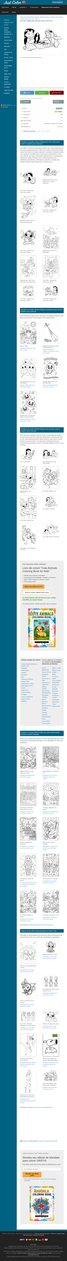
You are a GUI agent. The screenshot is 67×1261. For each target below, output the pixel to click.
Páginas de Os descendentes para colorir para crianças (28, 1100)
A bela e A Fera (46, 672)
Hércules (44, 714)
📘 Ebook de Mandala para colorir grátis (8, 106)
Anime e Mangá (25, 692)
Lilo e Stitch (35, 19)
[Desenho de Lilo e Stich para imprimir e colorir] (28, 188)
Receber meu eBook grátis (32, 1174)
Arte (22, 677)
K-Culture (24, 694)
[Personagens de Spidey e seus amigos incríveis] (51, 986)
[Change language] (65, 2)
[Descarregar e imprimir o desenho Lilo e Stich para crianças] (51, 296)
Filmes (23, 688)
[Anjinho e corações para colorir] (51, 1021)
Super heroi (24, 690)
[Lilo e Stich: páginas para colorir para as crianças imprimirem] (28, 296)
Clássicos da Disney (27, 679)
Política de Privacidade (38, 1235)
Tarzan (54, 704)
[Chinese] (43, 1239)
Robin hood (55, 702)
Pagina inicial (5, 7)
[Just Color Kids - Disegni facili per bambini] (36, 1239)
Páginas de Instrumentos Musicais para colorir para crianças (50, 848)
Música (60, 111)
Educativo (24, 675)
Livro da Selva (46, 723)
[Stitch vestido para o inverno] (51, 952)
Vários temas (25, 670)
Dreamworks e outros (27, 683)
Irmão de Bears (46, 716)
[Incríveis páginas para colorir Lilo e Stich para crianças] (51, 177)
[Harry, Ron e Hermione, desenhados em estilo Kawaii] (28, 1021)
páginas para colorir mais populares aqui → (41, 1107)
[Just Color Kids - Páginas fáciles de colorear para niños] (30, 1239)
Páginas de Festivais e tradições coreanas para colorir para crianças (51, 351)
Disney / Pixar (25, 681)
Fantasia (44, 712)
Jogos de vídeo (25, 699)
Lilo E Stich (59, 108)
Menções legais (61, 1233)
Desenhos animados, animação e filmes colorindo (41, 17)
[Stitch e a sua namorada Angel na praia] (28, 963)
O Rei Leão (55, 685)
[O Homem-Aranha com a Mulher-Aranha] (28, 1056)
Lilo (56, 111)
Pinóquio (54, 693)
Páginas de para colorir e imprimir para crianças (39, 1141)
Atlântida (44, 697)
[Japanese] (46, 1239)
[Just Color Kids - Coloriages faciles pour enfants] (26, 1239)
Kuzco (44, 719)
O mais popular (34, 7)
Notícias (14, 7)
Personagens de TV (27, 685)
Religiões (24, 701)
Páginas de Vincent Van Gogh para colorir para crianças (50, 777)
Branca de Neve (46, 705)
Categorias (22, 7)
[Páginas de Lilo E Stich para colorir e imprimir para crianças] (21, 1141)
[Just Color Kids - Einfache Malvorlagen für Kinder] (39, 1239)
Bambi (44, 699)
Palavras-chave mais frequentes (42, 1233)
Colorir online (5, 12)
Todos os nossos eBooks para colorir (37, 592)
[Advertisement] (42, 72)
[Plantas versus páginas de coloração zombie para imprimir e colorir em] (51, 1056)
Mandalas (24, 668)
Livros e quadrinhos (27, 696)
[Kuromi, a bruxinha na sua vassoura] (28, 998)
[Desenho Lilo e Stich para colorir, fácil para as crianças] (28, 248)
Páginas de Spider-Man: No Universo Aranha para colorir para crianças (28, 1064)
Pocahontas (55, 699)
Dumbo (44, 710)
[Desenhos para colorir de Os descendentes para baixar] (28, 1092)
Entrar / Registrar (57, 2)
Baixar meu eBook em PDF (33, 586)
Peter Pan (55, 691)
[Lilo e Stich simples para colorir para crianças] (51, 207)
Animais (23, 672)
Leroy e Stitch (46, 721)
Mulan (54, 674)
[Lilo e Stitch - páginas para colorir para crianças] (51, 278)
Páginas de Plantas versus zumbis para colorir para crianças (50, 1064)
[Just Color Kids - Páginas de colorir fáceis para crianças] (33, 1239)
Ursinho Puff (55, 706)
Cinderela (45, 708)
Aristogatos (45, 695)
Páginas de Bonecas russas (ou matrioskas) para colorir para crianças (28, 884)
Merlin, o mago (56, 668)
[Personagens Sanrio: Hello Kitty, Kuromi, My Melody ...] (51, 1081)
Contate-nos (53, 1233)
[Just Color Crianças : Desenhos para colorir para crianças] (15, 2)
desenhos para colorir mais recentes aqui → (41, 925)
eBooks (14, 12)
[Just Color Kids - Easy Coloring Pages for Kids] (22, 1239)
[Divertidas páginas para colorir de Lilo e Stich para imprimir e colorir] (28, 218)
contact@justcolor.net (33, 1254)
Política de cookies (27, 1235)
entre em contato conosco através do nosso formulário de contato (35, 1253)
